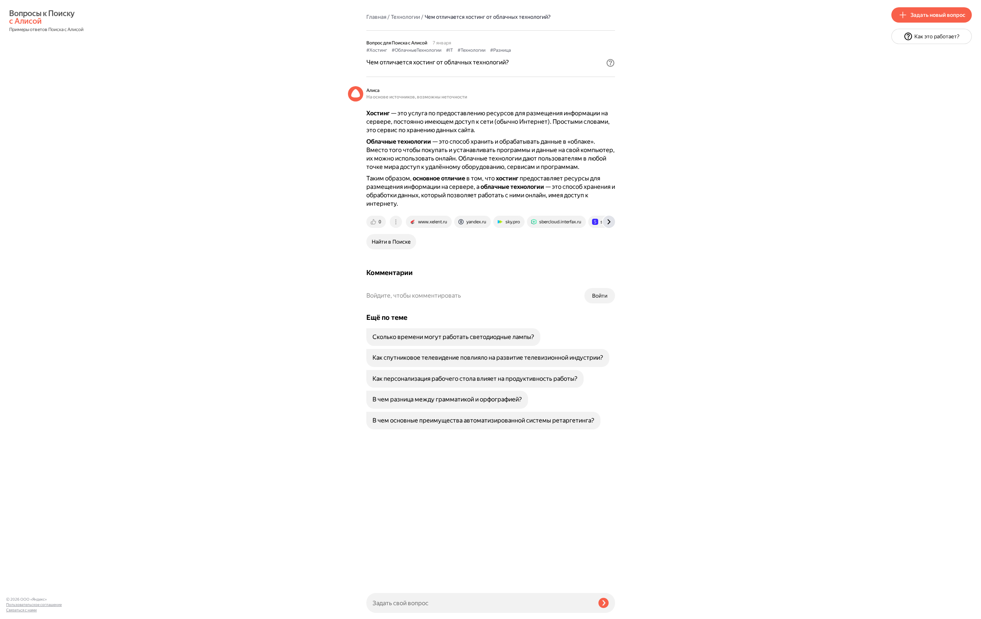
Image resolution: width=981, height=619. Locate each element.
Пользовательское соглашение (34, 605)
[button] (610, 62)
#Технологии (472, 50)
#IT (449, 50)
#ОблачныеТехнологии (416, 50)
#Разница (500, 50)
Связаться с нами (21, 610)
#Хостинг (376, 50)
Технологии (405, 17)
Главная (376, 17)
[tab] (376, 222)
